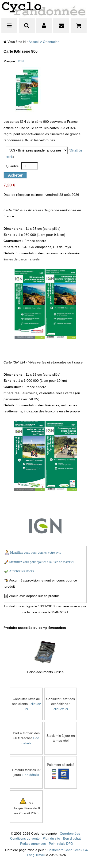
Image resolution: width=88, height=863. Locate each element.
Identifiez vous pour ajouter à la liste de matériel (41, 562)
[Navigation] (9, 25)
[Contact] (61, 25)
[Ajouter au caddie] (11, 174)
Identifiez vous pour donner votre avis (35, 552)
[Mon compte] (44, 25)
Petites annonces (33, 843)
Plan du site (51, 838)
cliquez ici (61, 709)
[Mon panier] (79, 25)
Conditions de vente (25, 838)
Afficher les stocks (21, 571)
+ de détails (30, 775)
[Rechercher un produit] (27, 25)
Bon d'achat (72, 838)
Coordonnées (70, 833)
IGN (21, 61)
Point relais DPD (61, 843)
